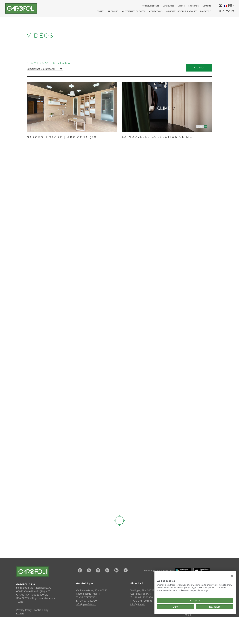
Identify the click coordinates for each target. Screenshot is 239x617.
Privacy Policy (24, 609)
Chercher (199, 67)
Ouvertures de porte (134, 11)
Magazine (205, 11)
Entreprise (193, 5)
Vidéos (181, 5)
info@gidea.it (137, 604)
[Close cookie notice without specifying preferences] (232, 576)
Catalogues (168, 5)
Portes (101, 11)
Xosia (188, 614)
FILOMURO (113, 11)
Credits (20, 613)
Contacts (206, 5)
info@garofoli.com (86, 604)
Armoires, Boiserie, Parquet (181, 11)
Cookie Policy (41, 609)
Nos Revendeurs (150, 5)
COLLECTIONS (156, 11)
